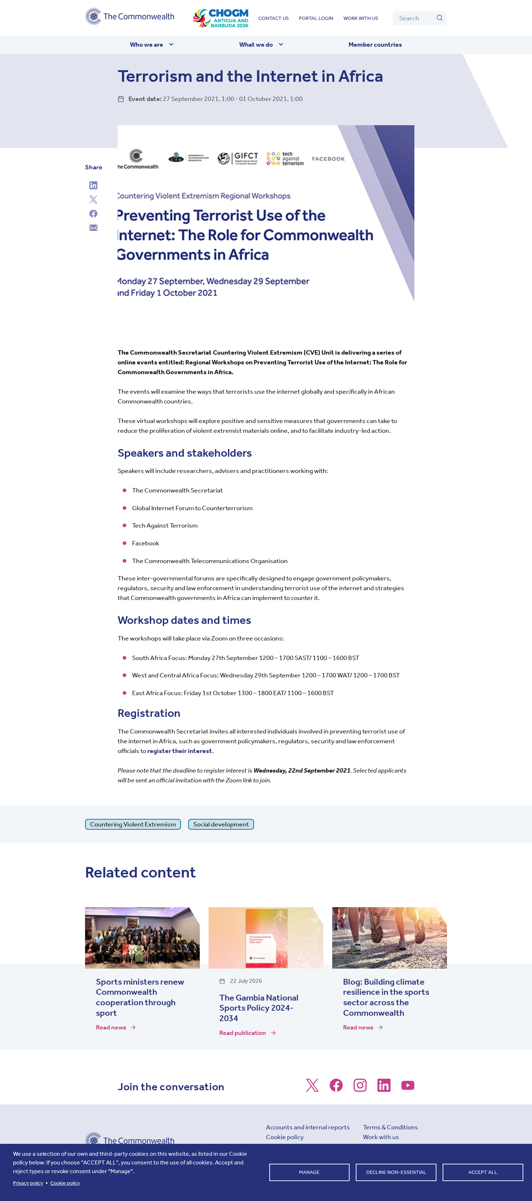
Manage (309, 1172)
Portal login (316, 18)
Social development (221, 824)
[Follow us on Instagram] (360, 1089)
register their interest (179, 751)
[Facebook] (93, 214)
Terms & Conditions (390, 1127)
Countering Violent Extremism (133, 824)
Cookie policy (285, 1137)
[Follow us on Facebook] (336, 1089)
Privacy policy (28, 1183)
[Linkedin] (93, 186)
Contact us (273, 18)
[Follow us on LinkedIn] (383, 1089)
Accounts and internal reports (308, 1127)
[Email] (93, 228)
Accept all (482, 1172)
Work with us (360, 18)
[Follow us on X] (312, 1089)
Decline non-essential (396, 1172)
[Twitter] (93, 200)
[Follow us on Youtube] (407, 1089)
